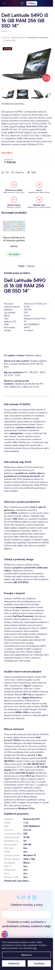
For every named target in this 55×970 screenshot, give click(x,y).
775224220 (18, 897)
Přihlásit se (4, 934)
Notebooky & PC (31, 819)
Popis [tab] (21, 265)
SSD (25, 833)
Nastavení (26, 955)
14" (25, 840)
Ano (25, 848)
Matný (26, 862)
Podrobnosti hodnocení (37, 37)
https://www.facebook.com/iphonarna (29, 897)
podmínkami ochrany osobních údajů (26, 926)
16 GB (26, 837)
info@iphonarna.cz (23, 897)
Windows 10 (29, 855)
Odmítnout (13, 963)
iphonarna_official (34, 897)
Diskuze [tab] (31, 265)
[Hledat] (4, 3)
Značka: (9, 40)
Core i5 (27, 829)
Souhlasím (39, 963)
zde (34, 948)
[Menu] (31, 3)
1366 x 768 (29, 859)
